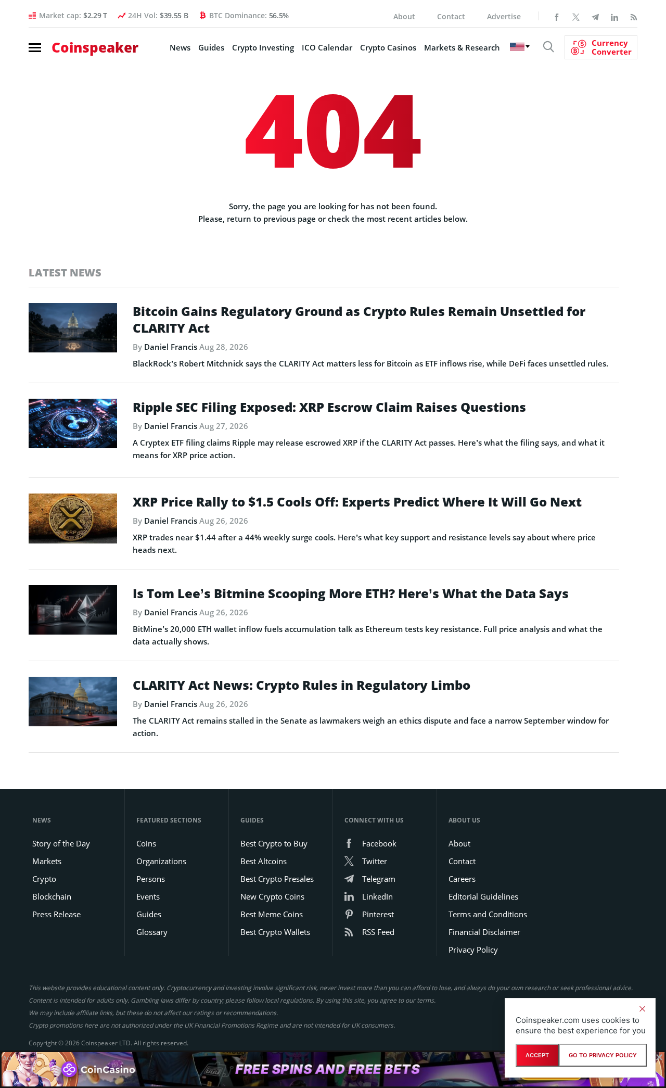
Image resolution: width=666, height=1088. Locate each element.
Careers (462, 879)
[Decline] (642, 1009)
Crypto (44, 879)
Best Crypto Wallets (275, 932)
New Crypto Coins (272, 896)
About (404, 16)
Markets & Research (462, 47)
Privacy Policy (473, 949)
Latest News (65, 272)
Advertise (504, 16)
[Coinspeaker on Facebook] (556, 16)
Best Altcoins (263, 861)
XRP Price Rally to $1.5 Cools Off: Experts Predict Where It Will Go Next (357, 502)
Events (148, 896)
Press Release (56, 914)
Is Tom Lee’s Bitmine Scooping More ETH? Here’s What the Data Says (351, 593)
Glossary (152, 932)
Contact (451, 16)
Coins (146, 843)
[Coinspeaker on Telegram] (595, 16)
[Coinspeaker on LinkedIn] (614, 16)
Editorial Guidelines (483, 896)
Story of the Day (61, 843)
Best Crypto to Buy (274, 843)
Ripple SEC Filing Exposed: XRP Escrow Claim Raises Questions (329, 407)
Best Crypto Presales (277, 879)
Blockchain (51, 896)
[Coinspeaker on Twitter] (576, 16)
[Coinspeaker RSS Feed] (633, 16)
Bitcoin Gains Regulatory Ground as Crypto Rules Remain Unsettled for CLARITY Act (359, 319)
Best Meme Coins (271, 914)
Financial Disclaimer (484, 932)
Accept (537, 1055)
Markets (46, 861)
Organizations (161, 861)
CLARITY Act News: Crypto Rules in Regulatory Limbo (301, 685)
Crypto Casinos (388, 47)
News (180, 47)
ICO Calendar (327, 47)
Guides (211, 47)
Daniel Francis (170, 346)
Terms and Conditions (488, 914)
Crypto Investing (263, 47)
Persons (150, 879)
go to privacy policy (603, 1055)
